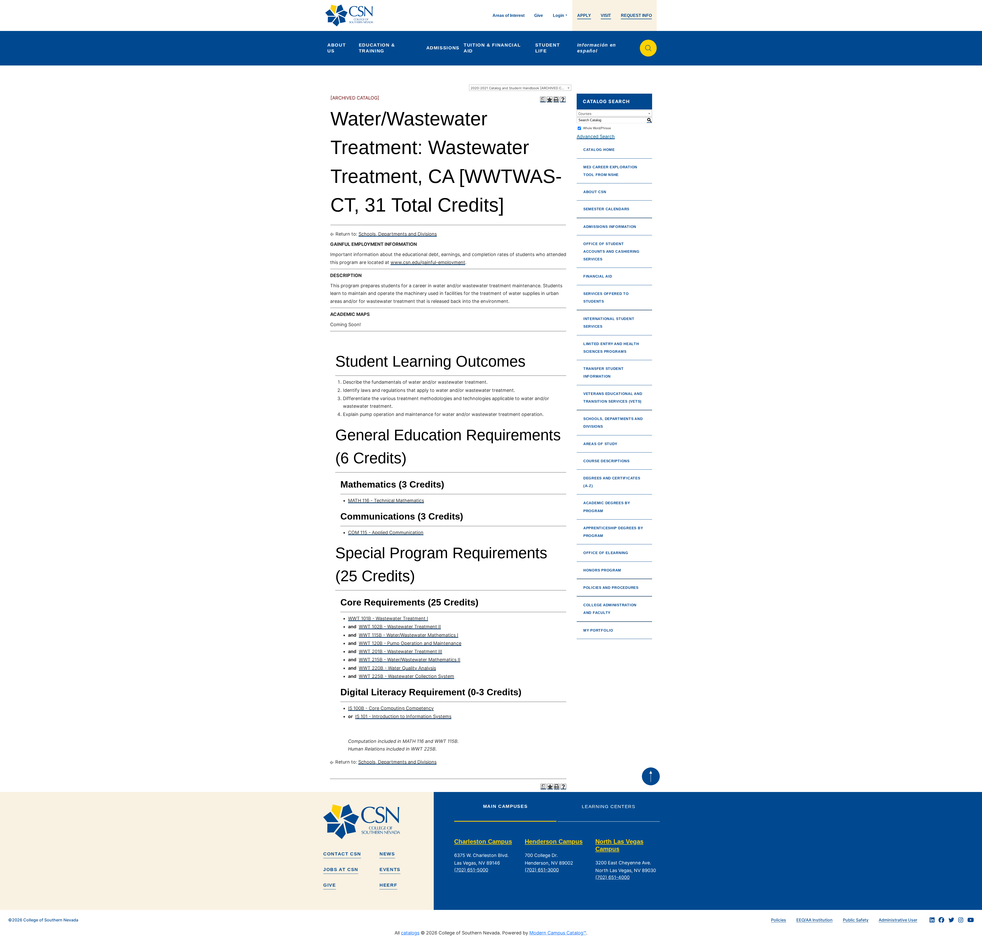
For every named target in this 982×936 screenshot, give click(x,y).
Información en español (597, 48)
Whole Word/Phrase (597, 128)
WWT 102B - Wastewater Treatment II (400, 626)
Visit (606, 15)
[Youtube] (970, 920)
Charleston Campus (483, 841)
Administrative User (898, 919)
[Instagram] (960, 920)
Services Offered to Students (606, 297)
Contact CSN (342, 853)
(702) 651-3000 (542, 870)
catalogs (410, 932)
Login (558, 15)
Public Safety (855, 919)
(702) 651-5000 (471, 870)
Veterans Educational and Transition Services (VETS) (612, 397)
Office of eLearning (605, 553)
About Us (337, 48)
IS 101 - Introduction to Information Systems (403, 716)
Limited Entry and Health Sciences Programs (611, 348)
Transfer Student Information (603, 372)
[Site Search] (648, 48)
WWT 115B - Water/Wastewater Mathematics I (408, 635)
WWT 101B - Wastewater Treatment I (388, 618)
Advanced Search (596, 136)
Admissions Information (609, 227)
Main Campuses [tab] (505, 806)
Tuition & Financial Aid (493, 48)
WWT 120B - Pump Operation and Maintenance (410, 643)
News (387, 853)
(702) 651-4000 (612, 877)
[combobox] (520, 88)
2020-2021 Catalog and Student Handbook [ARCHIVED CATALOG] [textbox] (521, 88)
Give (538, 15)
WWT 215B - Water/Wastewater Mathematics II (409, 659)
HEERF (388, 885)
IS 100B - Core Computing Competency (391, 708)
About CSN (594, 192)
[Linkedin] (932, 920)
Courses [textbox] (585, 114)
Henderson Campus (554, 841)
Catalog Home (599, 150)
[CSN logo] (376, 821)
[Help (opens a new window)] (563, 99)
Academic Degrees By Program (606, 507)
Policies (778, 919)
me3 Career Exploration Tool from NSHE (610, 171)
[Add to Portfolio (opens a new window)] (549, 99)
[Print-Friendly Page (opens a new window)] (556, 99)
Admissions (443, 47)
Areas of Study (600, 444)
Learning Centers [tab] (608, 806)
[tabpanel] (557, 863)
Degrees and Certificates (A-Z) (611, 482)
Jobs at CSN (340, 869)
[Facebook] (941, 920)
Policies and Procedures (611, 588)
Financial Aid (597, 276)
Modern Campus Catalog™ (557, 932)
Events (390, 869)
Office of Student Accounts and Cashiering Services (611, 251)
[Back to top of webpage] (651, 776)
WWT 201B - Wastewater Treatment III (400, 651)
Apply (584, 15)
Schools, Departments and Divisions (398, 234)
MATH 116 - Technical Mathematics (386, 500)
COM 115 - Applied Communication (385, 532)
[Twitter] (951, 920)
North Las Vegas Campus (619, 845)
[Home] (351, 15)
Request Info (636, 15)
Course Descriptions (606, 461)
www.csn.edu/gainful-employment (427, 262)
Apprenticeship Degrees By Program (613, 532)
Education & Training (378, 48)
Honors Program (602, 570)
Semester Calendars (606, 209)
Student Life (548, 48)
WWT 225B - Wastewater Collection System (406, 676)
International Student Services (608, 322)
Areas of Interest (509, 15)
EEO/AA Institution (814, 919)
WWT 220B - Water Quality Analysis (397, 668)
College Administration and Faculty (610, 609)
